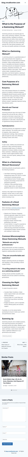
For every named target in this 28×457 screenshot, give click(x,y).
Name (5, 426)
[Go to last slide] (4, 374)
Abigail (5, 385)
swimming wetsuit (16, 208)
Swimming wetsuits (7, 336)
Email (4, 433)
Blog (3, 21)
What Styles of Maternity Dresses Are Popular (6, 345)
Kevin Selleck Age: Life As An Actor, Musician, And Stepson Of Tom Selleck (13, 381)
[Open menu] (25, 3)
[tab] (11, 390)
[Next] (24, 374)
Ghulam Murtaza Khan (8, 30)
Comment (6, 408)
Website (5, 439)
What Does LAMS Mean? (21, 344)
